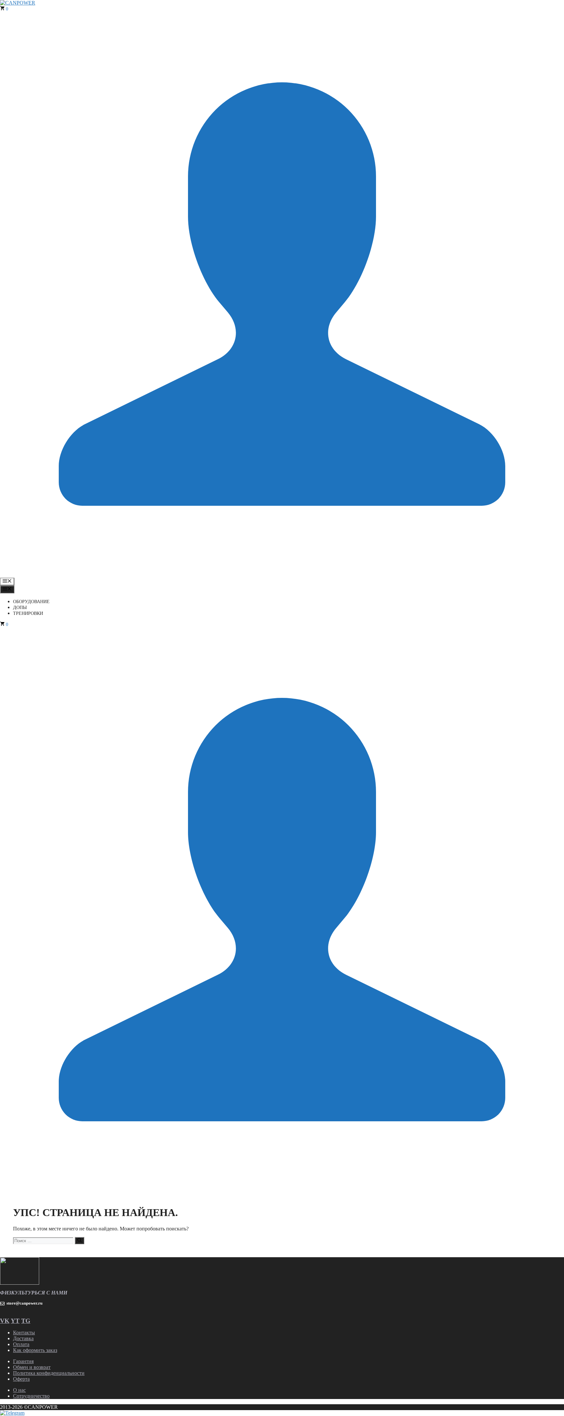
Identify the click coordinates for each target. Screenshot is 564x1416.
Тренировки (28, 613)
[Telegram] (12, 1413)
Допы (20, 607)
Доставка (23, 1338)
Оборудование (31, 601)
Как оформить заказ (35, 1350)
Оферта (21, 1379)
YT (15, 1320)
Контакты (24, 1332)
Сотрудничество (31, 1396)
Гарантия (23, 1361)
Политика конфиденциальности (49, 1373)
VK (4, 1320)
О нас (19, 1390)
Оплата (21, 1344)
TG (25, 1320)
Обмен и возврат (32, 1367)
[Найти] (79, 1240)
